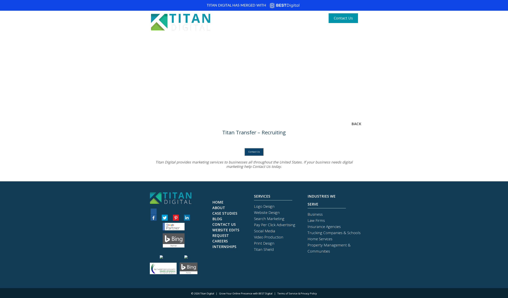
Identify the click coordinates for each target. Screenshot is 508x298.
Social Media (264, 231)
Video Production (268, 237)
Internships (224, 246)
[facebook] (154, 218)
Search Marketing (269, 218)
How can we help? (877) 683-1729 (294, 18)
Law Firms (316, 220)
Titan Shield (264, 249)
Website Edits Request (225, 233)
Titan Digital (207, 293)
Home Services (320, 238)
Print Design (264, 243)
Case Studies (345, 30)
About (246, 30)
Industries (319, 30)
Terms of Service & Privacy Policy (297, 293)
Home (230, 30)
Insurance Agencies (324, 226)
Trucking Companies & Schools (334, 232)
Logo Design (264, 206)
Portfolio (276, 30)
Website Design (267, 212)
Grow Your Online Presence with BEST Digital (245, 293)
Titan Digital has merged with (237, 5)
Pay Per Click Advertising (274, 224)
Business (315, 214)
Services (297, 30)
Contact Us (343, 18)
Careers (220, 241)
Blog (259, 30)
